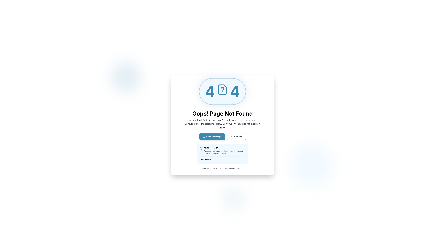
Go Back (238, 137)
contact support (236, 168)
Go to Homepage (213, 137)
